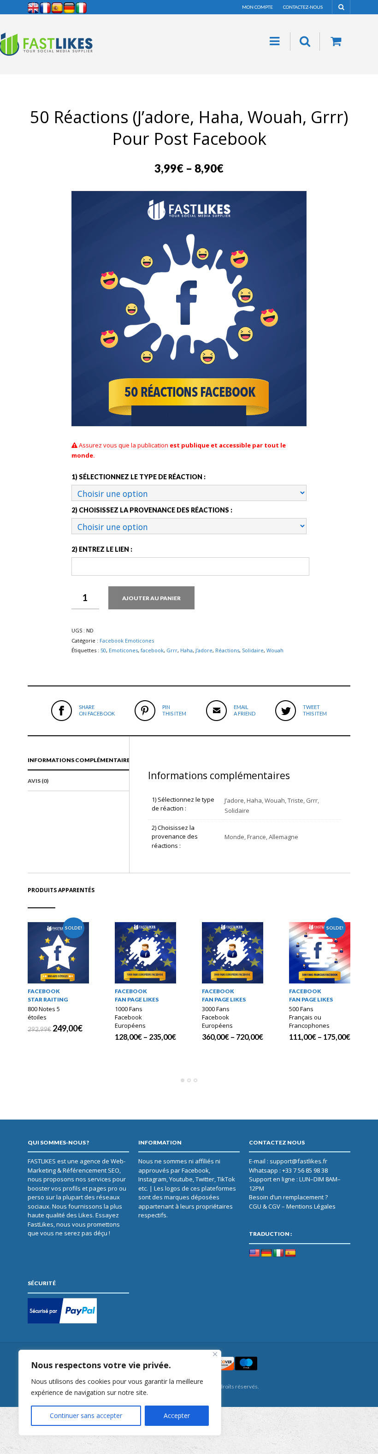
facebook (152, 650)
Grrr (171, 650)
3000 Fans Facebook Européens (217, 1017)
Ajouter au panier (151, 598)
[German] (266, 1253)
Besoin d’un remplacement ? (288, 1197)
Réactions (227, 650)
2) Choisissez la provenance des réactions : (151, 510)
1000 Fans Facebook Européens (130, 1017)
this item (174, 710)
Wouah (275, 650)
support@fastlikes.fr (298, 1161)
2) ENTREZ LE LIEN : (101, 549)
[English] (254, 1253)
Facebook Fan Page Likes (137, 995)
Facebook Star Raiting (48, 995)
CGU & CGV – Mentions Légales (292, 1206)
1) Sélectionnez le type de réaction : (138, 477)
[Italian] (278, 1253)
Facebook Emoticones (127, 640)
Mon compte (257, 7)
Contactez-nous (303, 7)
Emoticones (123, 650)
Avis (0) (38, 780)
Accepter (177, 1415)
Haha (186, 650)
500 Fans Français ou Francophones (309, 1017)
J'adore (204, 650)
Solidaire (253, 650)
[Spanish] (290, 1253)
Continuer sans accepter (86, 1415)
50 (103, 650)
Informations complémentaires (80, 760)
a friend (244, 710)
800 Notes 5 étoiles (44, 1013)
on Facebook (97, 710)
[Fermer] (215, 1354)
